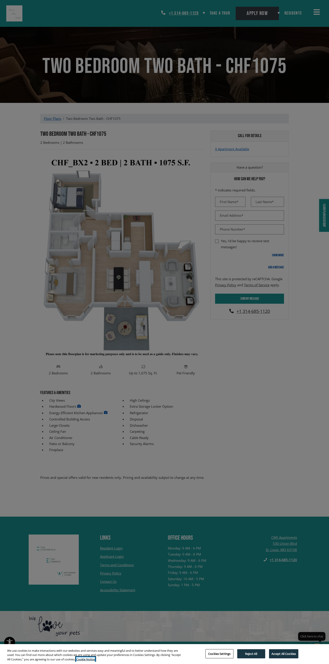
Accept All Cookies (283, 653)
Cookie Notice (85, 659)
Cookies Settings (219, 653)
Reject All (251, 653)
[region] (164, 654)
